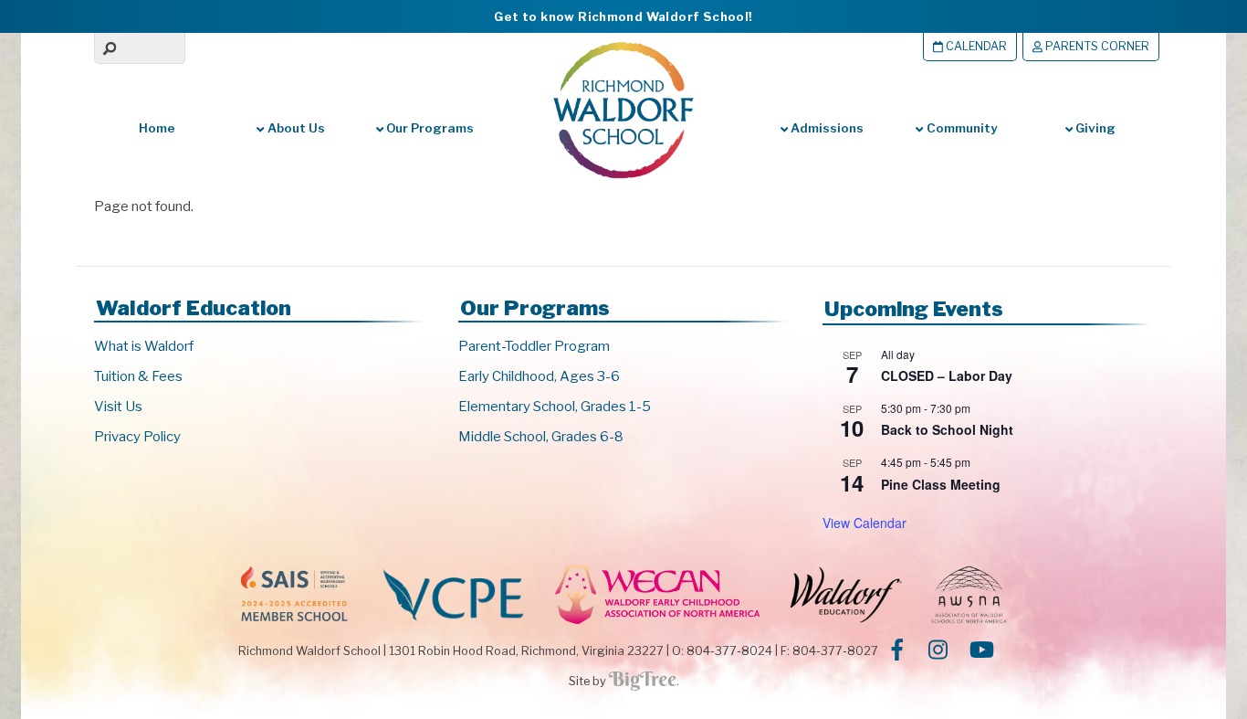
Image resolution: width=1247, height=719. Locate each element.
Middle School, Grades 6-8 (541, 436)
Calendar (975, 46)
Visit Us (118, 406)
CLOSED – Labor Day (946, 375)
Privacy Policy (137, 436)
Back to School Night (947, 429)
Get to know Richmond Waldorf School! (623, 16)
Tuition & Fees (138, 376)
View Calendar (864, 522)
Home (157, 128)
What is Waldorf (144, 346)
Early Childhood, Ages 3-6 (539, 376)
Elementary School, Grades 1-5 (554, 406)
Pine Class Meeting (941, 484)
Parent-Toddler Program (534, 346)
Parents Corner (1096, 46)
